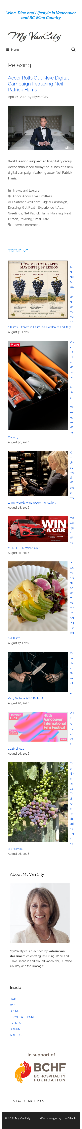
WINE (13, 1005)
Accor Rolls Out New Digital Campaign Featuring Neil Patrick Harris (38, 84)
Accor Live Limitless (37, 196)
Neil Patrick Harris (36, 213)
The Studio (69, 1118)
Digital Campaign (54, 202)
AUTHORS (16, 1035)
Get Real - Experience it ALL (42, 207)
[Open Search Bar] (73, 50)
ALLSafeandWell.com (24, 202)
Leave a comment (26, 225)
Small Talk (41, 219)
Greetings (15, 213)
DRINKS (15, 1028)
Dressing (14, 207)
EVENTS (15, 1022)
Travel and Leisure (26, 190)
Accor (17, 196)
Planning (56, 213)
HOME (14, 998)
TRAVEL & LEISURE (22, 1017)
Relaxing (26, 219)
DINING (14, 1011)
